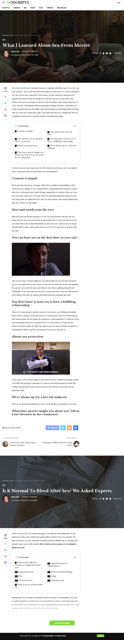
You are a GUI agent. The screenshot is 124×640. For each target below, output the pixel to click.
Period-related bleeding (61, 572)
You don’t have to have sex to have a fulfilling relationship (61, 140)
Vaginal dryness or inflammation (57, 564)
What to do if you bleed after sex (29, 586)
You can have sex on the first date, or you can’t (29, 140)
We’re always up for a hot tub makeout (61, 146)
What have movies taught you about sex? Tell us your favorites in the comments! (29, 155)
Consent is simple (25, 131)
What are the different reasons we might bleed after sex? (28, 565)
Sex (3, 39)
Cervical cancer (25, 580)
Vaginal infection (26, 572)
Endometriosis (57, 580)
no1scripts (18, 2)
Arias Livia (15, 51)
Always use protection (27, 145)
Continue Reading (62, 623)
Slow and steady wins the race (59, 133)
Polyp (53, 576)
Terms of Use (61, 636)
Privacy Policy (48, 636)
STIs (20, 576)
